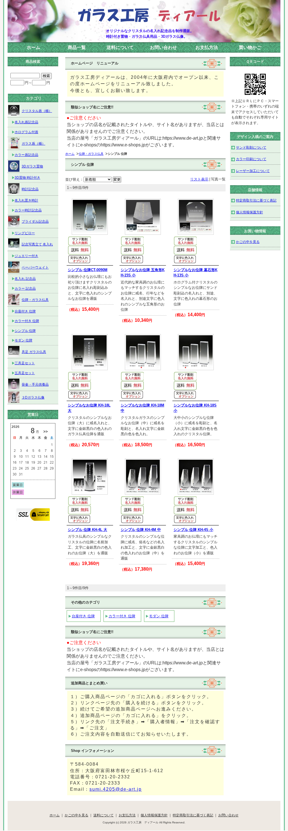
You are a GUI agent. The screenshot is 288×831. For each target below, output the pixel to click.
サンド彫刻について (251, 147)
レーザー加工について (253, 171)
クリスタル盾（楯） (37, 111)
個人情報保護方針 (249, 212)
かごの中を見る (248, 242)
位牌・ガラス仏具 (91, 153)
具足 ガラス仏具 (34, 352)
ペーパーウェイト (35, 267)
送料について (120, 47)
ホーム (33, 47)
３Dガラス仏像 (33, 397)
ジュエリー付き (26, 256)
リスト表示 (199, 179)
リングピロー (25, 233)
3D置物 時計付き (27, 177)
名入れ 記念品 (25, 278)
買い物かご (250, 47)
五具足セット (25, 373)
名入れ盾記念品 (26, 122)
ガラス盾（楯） (33, 143)
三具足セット (25, 363)
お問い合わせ (163, 47)
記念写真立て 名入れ (37, 244)
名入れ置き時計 (26, 200)
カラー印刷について (251, 159)
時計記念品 (30, 189)
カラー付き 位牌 (122, 616)
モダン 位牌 (158, 616)
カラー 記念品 (25, 288)
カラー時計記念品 (28, 210)
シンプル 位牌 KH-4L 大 (87, 530)
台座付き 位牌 (83, 616)
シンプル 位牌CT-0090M (87, 270)
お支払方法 (206, 47)
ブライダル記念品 (35, 221)
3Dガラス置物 (32, 166)
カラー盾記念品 (26, 155)
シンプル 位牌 (25, 330)
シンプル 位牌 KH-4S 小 (193, 530)
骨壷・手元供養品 (35, 384)
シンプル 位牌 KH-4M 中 (141, 530)
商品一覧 (77, 47)
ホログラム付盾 (26, 132)
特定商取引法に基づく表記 (256, 200)
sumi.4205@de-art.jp (115, 789)
